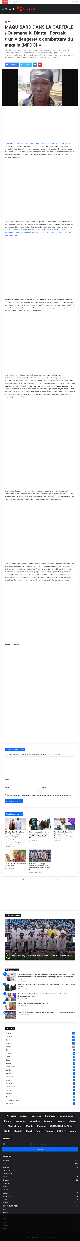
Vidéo (8, 1057)
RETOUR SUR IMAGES (13, 1100)
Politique (9, 1036)
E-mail (7, 787)
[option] (40, 939)
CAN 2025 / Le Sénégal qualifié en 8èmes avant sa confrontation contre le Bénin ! (46, 1012)
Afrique (8, 1043)
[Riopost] (26, 8)
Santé (8, 1060)
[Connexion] (13, 9)
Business (9, 1083)
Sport (8, 1040)
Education (9, 1103)
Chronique (9, 1077)
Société (8, 1070)
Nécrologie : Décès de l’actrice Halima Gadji (23, 2)
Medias (8, 1073)
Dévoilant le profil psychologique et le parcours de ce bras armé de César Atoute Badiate (37, 143)
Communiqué (10, 1087)
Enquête (9, 1093)
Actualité (9, 1033)
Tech (7, 1097)
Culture (8, 1053)
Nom (7, 779)
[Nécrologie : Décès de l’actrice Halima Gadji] (15, 856)
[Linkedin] (35, 65)
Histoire (8, 1090)
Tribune (8, 1063)
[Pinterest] (40, 65)
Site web (44, 787)
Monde (8, 1046)
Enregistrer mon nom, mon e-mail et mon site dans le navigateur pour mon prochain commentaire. (39, 795)
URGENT (9, 1080)
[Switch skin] (10, 9)
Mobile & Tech (11, 1067)
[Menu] (3, 9)
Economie (9, 1050)
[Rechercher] (6, 9)
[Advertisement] (40, 127)
